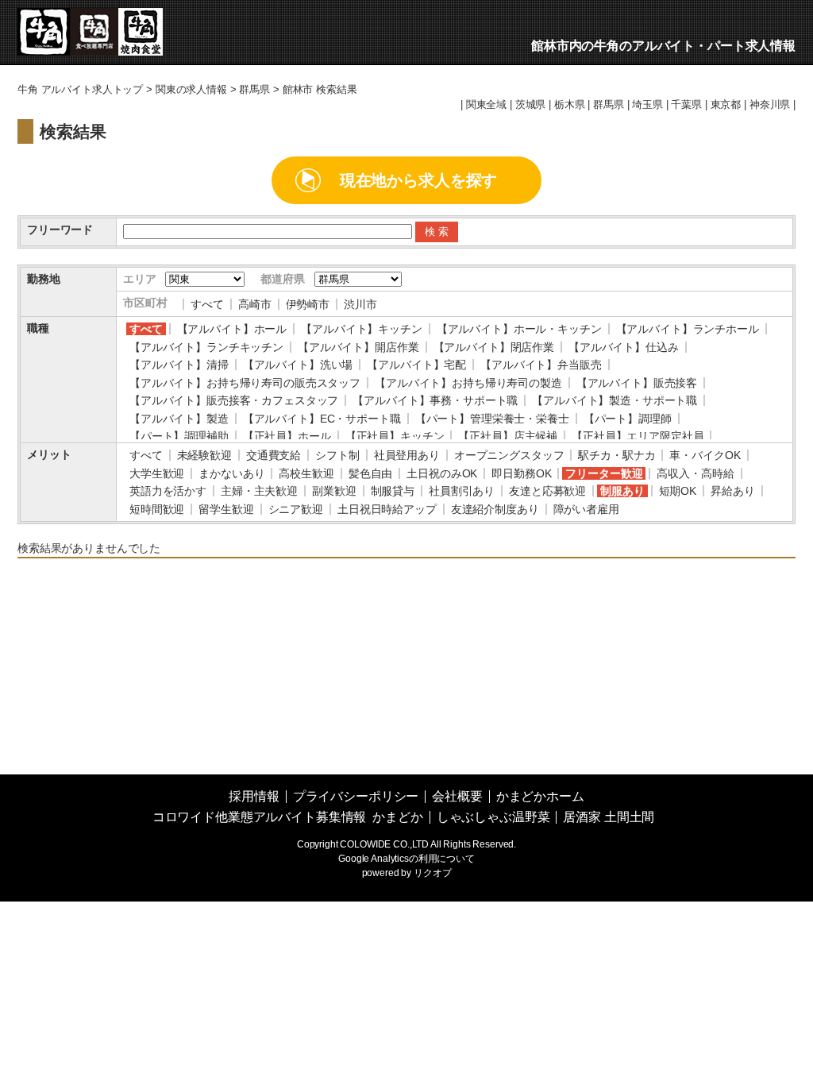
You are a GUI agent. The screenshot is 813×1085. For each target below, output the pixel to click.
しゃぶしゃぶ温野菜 (493, 817)
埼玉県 (647, 104)
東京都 (726, 104)
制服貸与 (392, 491)
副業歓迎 (334, 491)
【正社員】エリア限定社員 (637, 436)
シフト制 (337, 455)
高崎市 (255, 304)
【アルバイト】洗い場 (298, 364)
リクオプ (432, 872)
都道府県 (282, 278)
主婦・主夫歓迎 (259, 491)
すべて (207, 304)
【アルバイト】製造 (179, 418)
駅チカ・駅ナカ (616, 455)
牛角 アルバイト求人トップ (80, 89)
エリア (139, 278)
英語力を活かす (167, 491)
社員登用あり (407, 455)
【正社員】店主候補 (507, 436)
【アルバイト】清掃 (179, 364)
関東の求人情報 (191, 89)
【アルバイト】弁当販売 (540, 364)
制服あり (622, 491)
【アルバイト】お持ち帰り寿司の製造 (468, 382)
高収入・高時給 (695, 473)
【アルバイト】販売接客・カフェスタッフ (233, 400)
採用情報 (254, 796)
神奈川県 (769, 104)
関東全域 (486, 104)
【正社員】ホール (287, 436)
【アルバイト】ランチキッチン (206, 347)
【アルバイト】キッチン (361, 328)
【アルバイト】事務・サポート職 (435, 400)
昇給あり (732, 491)
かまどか (397, 817)
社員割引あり (462, 491)
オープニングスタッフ (509, 455)
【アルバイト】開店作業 (358, 347)
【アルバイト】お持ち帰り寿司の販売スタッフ (244, 382)
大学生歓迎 (156, 473)
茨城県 (530, 104)
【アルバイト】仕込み (623, 347)
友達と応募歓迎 (547, 491)
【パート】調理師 (628, 418)
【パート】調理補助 (179, 436)
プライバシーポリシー (356, 796)
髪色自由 (370, 473)
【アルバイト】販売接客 (636, 382)
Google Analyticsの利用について (406, 858)
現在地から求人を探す (419, 180)
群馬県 (254, 89)
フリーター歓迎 (603, 473)
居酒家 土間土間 (608, 817)
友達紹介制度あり (495, 509)
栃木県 (569, 104)
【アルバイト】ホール (232, 328)
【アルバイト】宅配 (416, 364)
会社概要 (457, 796)
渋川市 (360, 304)
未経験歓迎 (204, 455)
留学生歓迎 (225, 509)
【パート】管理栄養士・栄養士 (492, 418)
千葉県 (686, 104)
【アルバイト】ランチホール (687, 328)
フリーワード (60, 229)
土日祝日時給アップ (387, 509)
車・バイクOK (704, 455)
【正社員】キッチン (395, 436)
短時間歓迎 (156, 509)
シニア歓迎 (295, 509)
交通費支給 (273, 455)
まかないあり (231, 473)
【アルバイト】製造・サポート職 (614, 400)
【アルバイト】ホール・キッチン (519, 328)
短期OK (677, 491)
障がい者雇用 (586, 509)
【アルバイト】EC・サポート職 (322, 418)
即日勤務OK (521, 473)
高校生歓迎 (306, 473)
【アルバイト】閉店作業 (493, 347)
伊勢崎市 (307, 304)
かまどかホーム (540, 796)
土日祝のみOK (441, 473)
